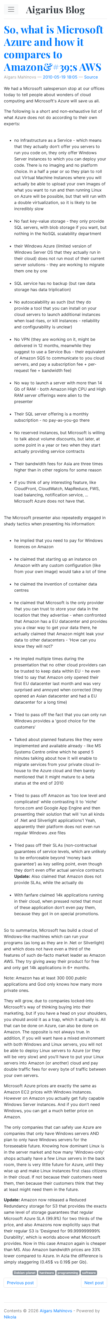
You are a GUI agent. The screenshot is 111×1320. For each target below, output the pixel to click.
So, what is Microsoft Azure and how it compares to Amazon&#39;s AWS (53, 47)
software (89, 1273)
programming (68, 1273)
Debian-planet (25, 1273)
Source (91, 77)
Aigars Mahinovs (56, 1310)
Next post (94, 1282)
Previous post (20, 1282)
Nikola (10, 1316)
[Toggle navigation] (11, 9)
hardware (46, 1273)
